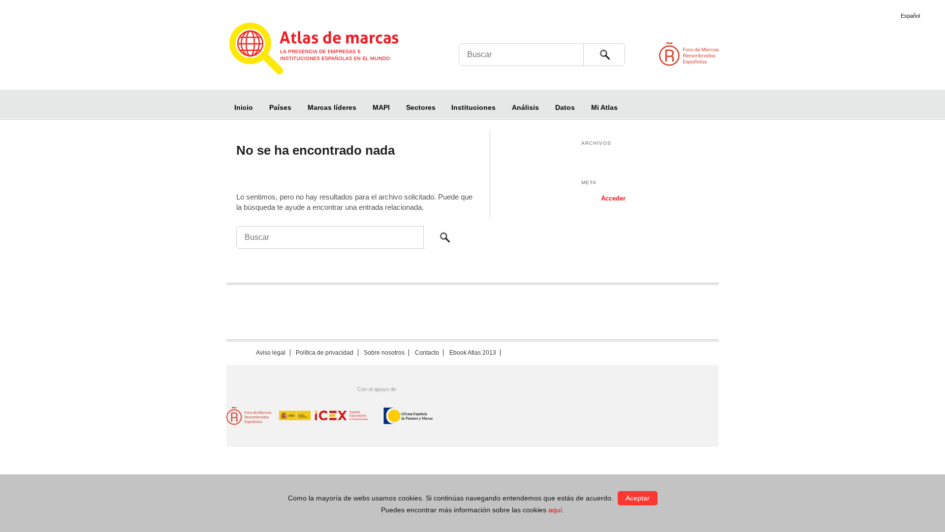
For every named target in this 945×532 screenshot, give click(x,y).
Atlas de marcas (326, 50)
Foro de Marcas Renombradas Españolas (903, 54)
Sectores (421, 107)
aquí (555, 510)
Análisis (525, 107)
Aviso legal (270, 352)
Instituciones (473, 107)
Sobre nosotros (384, 352)
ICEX (324, 416)
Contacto (427, 352)
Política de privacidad (324, 352)
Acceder (613, 198)
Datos (565, 107)
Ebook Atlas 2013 (472, 352)
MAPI (381, 107)
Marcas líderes (332, 107)
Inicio (243, 107)
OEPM (408, 416)
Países (280, 107)
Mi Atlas (604, 107)
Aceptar (638, 498)
